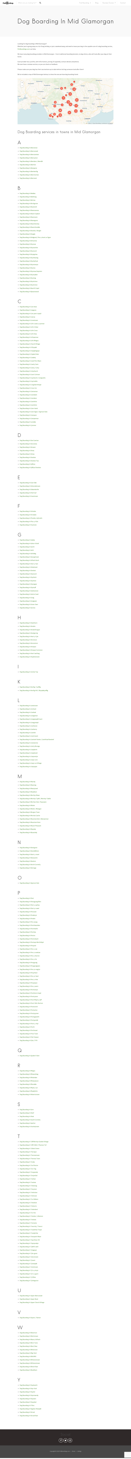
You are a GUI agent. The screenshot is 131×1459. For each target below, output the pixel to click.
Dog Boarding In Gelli (27, 550)
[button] (53, 117)
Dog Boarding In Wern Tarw (29, 1343)
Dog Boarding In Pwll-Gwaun (29, 1037)
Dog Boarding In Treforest (28, 1196)
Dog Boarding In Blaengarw (29, 220)
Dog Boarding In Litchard (28, 709)
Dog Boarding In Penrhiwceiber (30, 925)
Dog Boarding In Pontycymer (29, 1013)
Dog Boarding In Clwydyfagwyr (30, 351)
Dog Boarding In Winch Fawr (29, 1367)
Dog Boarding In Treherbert (29, 1209)
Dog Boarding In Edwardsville (29, 489)
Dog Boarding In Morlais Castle (30, 815)
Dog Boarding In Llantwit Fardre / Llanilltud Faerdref (37, 739)
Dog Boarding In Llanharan (28, 726)
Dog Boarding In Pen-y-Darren (30, 956)
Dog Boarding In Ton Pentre (29, 1165)
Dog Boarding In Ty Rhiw (28, 1277)
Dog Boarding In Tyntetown (29, 1267)
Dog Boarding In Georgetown (29, 557)
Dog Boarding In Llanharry (28, 729)
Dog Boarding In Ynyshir (27, 1392)
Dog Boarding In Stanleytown (29, 1126)
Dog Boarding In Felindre (28, 511)
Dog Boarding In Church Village (30, 344)
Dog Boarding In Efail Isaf (28, 493)
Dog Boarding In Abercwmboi (29, 154)
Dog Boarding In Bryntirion (28, 281)
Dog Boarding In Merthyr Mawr (30, 795)
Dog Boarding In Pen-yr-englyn (30, 969)
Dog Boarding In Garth (27, 547)
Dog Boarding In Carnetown (29, 320)
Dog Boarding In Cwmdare (28, 398)
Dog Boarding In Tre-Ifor (28, 1213)
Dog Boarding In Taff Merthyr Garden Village (34, 1142)
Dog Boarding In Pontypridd (29, 1020)
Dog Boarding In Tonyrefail (28, 1175)
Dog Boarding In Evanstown (29, 496)
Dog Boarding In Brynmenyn (29, 264)
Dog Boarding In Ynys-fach (28, 1388)
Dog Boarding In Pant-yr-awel (29, 908)
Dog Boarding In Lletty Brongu (30, 746)
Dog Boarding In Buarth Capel (29, 288)
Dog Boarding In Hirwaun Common (31, 650)
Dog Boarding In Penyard (28, 946)
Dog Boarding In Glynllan (28, 581)
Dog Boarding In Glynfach (28, 577)
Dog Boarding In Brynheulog (29, 258)
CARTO (111, 123)
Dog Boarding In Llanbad (28, 712)
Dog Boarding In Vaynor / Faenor (30, 1318)
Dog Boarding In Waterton (28, 1333)
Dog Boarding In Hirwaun (28, 647)
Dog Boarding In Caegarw (28, 310)
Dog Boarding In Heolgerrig (29, 633)
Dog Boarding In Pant (27, 898)
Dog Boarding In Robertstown (29, 1094)
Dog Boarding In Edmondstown (30, 486)
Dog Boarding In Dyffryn (27, 464)
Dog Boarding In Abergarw (28, 168)
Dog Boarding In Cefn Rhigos (29, 340)
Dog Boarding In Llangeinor (29, 716)
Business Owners (108, 3)
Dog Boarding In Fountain (28, 525)
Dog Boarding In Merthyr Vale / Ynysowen (33, 802)
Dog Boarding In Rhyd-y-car (29, 1088)
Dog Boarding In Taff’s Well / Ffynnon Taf (33, 1145)
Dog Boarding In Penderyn (28, 915)
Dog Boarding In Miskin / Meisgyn (30, 809)
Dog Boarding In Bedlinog (28, 197)
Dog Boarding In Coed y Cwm (29, 364)
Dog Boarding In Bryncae (28, 244)
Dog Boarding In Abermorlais (29, 175)
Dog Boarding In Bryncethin (29, 247)
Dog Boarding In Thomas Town (30, 1158)
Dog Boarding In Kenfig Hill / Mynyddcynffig (34, 690)
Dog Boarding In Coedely (28, 357)
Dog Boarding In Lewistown (29, 705)
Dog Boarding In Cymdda (28, 422)
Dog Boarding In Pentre (27, 935)
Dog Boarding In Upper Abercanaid (31, 1296)
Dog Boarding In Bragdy (27, 234)
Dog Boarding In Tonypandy (29, 1172)
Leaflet (89, 123)
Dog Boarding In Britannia (28, 241)
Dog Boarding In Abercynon (29, 158)
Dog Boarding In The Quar (28, 1152)
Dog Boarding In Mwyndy (28, 829)
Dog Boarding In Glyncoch (28, 574)
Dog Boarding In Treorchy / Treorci (31, 1226)
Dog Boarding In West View (28, 1346)
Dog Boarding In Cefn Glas (28, 334)
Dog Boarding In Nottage (28, 868)
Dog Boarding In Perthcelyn (29, 990)
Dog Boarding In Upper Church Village (32, 1302)
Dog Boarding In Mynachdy (28, 832)
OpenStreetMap (97, 123)
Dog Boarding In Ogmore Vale (29, 883)
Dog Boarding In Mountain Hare (30, 822)
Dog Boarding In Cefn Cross (29, 330)
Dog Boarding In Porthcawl (28, 1030)
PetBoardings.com (24, 49)
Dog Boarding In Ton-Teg (28, 1169)
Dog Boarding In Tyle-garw (28, 1253)
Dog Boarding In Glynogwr (28, 584)
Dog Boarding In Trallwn (28, 1179)
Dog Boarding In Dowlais (28, 457)
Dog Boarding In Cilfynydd (28, 347)
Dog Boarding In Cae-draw (28, 307)
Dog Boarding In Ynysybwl (28, 1402)
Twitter (65, 1440)
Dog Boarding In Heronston (29, 643)
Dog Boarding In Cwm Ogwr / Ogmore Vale (33, 412)
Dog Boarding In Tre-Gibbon (29, 1199)
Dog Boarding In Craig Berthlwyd (30, 385)
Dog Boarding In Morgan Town (30, 812)
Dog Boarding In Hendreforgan (30, 630)
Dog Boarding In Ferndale (28, 515)
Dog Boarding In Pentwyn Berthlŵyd (32, 942)
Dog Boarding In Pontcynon (29, 996)
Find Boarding (84, 3)
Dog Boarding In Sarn (27, 1109)
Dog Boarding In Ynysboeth (28, 1385)
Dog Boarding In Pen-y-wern (29, 986)
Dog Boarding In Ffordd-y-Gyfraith (31, 518)
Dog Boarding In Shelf (27, 1113)
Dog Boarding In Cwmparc (28, 415)
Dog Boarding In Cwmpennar (29, 418)
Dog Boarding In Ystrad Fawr (29, 1416)
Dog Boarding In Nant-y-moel (29, 854)
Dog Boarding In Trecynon (28, 1189)
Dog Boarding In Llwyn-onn (29, 760)
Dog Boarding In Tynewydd (28, 1264)
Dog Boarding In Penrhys (28, 932)
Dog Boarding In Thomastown (30, 1155)
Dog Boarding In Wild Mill (28, 1356)
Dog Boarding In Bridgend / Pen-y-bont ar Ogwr (35, 237)
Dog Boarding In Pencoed (28, 912)
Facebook (61, 1440)
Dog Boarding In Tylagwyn (28, 1250)
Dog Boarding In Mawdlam (28, 792)
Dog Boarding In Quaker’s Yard (29, 1056)
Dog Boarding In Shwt (27, 1116)
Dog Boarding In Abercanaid (29, 151)
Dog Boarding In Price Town (29, 1034)
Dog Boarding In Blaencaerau (29, 210)
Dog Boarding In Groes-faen (29, 604)
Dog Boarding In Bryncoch (28, 251)
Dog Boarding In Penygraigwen (30, 966)
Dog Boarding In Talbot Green (29, 1148)
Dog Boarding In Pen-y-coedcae (30, 952)
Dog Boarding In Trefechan (28, 1192)
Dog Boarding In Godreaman (29, 591)
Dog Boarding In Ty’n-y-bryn (29, 1270)
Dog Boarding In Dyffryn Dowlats (30, 467)
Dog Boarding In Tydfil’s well (29, 1247)
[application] (65, 101)
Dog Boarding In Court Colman (30, 374)
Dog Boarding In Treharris (28, 1206)
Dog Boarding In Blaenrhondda (30, 227)
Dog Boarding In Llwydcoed (28, 753)
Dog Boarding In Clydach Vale (29, 354)
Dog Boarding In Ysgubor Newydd (30, 1409)
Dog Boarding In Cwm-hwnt (29, 408)
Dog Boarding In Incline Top (29, 672)
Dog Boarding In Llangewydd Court (31, 719)
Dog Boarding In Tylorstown (29, 1257)
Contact (123, 3)
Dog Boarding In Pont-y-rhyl (29, 1023)
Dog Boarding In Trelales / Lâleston (31, 1216)
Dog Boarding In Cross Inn (28, 388)
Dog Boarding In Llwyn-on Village (31, 763)
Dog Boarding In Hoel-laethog (30, 653)
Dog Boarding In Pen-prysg (28, 922)
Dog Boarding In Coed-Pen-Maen (30, 361)
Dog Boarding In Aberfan (28, 165)
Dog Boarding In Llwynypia (28, 766)
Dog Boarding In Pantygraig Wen (30, 902)
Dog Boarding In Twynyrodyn (29, 1243)
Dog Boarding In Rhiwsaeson (29, 1081)
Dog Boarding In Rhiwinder (28, 1077)
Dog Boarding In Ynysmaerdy (29, 1395)
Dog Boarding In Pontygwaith (29, 1017)
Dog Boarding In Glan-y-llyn (29, 564)
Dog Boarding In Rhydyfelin (29, 1091)
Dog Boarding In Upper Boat (29, 1299)
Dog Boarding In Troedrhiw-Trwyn (31, 1230)
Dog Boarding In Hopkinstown (30, 657)
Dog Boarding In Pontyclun (28, 1010)
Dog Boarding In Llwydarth (28, 749)
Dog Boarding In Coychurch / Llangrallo (32, 378)
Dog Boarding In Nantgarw (28, 847)
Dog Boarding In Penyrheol (28, 973)
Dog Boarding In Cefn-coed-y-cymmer (32, 324)
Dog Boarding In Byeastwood (29, 291)
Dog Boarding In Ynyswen (28, 1399)
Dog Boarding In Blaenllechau (29, 224)
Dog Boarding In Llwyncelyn (29, 756)
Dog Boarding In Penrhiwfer (29, 929)
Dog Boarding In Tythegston (29, 1280)
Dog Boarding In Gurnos (27, 608)
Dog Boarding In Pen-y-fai (28, 959)
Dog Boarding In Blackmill (28, 207)
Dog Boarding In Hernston (28, 640)
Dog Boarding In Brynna (27, 268)
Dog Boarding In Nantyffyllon (29, 851)
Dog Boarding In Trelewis (28, 1220)
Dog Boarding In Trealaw (28, 1182)
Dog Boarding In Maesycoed (29, 788)
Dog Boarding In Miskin (27, 805)
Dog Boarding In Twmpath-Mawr (30, 1236)
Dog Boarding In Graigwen (28, 601)
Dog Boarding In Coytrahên (28, 381)
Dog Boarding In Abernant (28, 178)
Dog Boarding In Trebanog (28, 1186)
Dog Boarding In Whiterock (28, 1350)
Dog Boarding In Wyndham (28, 1370)
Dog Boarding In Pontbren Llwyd (30, 993)
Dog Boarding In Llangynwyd (29, 722)
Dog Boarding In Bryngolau (28, 254)
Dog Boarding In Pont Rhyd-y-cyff (31, 1000)
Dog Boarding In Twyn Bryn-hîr (30, 1240)
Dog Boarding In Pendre (27, 918)
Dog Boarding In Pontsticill (29, 1007)
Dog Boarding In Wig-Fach (28, 1353)
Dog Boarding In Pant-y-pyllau (30, 905)
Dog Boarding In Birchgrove (29, 203)
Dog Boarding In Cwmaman (29, 391)
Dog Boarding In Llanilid (27, 733)
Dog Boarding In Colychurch (29, 371)
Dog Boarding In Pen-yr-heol (29, 976)
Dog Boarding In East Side (28, 483)
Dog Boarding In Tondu (27, 1162)
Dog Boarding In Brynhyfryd (29, 261)
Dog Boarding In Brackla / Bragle (30, 231)
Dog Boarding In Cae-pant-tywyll (30, 313)
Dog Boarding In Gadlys (27, 540)
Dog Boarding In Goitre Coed (29, 594)
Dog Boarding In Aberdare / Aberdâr (31, 161)
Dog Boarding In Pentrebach (29, 939)
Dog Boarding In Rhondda (28, 1084)
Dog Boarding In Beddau (27, 193)
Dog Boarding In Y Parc (27, 1405)
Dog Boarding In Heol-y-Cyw (29, 636)
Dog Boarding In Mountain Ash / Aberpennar (34, 819)
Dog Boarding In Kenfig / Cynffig (30, 687)
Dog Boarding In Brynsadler (29, 275)
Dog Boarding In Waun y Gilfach (30, 1339)
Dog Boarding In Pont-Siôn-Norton (31, 1003)
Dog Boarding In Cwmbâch (28, 395)
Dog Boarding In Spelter (27, 1123)
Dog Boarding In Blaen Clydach (30, 214)
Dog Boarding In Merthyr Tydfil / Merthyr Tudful (35, 798)
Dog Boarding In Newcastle (28, 858)
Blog (96, 3)
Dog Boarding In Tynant (27, 1260)
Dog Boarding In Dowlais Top (29, 461)
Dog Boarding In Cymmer (28, 425)
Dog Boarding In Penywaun (28, 983)
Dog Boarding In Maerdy (27, 782)
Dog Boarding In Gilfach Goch (29, 560)
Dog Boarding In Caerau (27, 317)
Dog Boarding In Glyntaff (28, 587)
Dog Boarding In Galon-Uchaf (29, 543)
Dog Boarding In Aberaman (28, 148)
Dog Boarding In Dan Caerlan (29, 440)
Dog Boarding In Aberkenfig (29, 171)
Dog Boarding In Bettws (27, 200)
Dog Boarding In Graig (27, 598)
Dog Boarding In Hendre (27, 626)
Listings (79, 1451)
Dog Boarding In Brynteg (28, 278)
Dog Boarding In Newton (28, 861)
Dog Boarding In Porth (27, 1027)
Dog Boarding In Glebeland (28, 567)
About (73, 1451)
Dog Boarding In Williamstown (30, 1360)
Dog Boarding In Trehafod (28, 1203)
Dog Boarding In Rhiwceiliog (29, 1074)
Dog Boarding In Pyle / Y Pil (28, 1040)
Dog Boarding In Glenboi (28, 570)
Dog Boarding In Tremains (28, 1223)
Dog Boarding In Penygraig (28, 962)
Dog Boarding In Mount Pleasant (30, 826)
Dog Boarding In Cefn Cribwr (29, 327)
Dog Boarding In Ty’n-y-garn (29, 1274)
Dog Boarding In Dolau (27, 454)
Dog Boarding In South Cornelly (30, 1120)
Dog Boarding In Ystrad (27, 1412)
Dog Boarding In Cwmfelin (28, 401)
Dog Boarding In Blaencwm (28, 217)
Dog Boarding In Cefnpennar (29, 337)
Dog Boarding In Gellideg (28, 553)
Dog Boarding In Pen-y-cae (28, 949)
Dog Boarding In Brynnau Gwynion (31, 271)
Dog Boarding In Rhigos (27, 1071)
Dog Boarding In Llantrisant (29, 736)
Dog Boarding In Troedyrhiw (29, 1233)
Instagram (70, 1440)
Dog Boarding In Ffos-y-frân (29, 521)
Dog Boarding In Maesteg (28, 785)
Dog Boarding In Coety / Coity (29, 368)
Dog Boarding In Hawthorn (28, 623)
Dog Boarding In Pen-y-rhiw (29, 979)
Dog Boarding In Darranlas (28, 444)
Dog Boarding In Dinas (27, 450)
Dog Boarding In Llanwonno (29, 743)
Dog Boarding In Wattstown (29, 1336)
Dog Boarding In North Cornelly (30, 864)
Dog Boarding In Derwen (28, 447)
